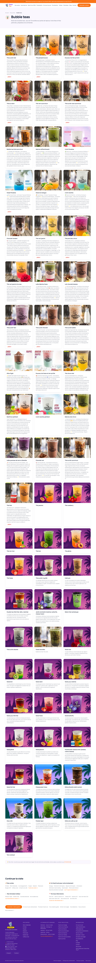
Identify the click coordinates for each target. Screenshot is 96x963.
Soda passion (40, 749)
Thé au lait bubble (70, 327)
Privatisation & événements (82, 931)
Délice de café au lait (71, 821)
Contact (74, 5)
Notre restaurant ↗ (9, 910)
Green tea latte (40, 649)
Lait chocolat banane (71, 284)
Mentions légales (57, 960)
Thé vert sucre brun (42, 103)
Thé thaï (9, 505)
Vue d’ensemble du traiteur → (12, 898)
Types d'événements (80, 927)
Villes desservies (79, 929)
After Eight (10, 373)
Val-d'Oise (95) (73, 898)
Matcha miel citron (70, 417)
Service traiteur (79, 932)
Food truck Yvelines (62, 934)
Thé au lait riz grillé (41, 578)
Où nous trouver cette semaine (30, 907)
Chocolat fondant (12, 238)
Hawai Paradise (11, 193)
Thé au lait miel (11, 58)
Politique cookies (80, 960)
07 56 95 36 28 (67, 862)
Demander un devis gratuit (13, 907)
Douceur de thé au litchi (72, 58)
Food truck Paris (61, 938)
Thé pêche (68, 551)
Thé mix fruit (10, 551)
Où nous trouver (47, 5)
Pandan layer (40, 821)
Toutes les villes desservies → (56, 900)
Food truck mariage (62, 925)
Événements (39, 5)
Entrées (7, 886)
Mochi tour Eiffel (32, 5)
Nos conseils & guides (54, 907)
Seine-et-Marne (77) (59, 896)
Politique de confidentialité (69, 960)
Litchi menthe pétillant (43, 417)
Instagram (8, 953)
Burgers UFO (8, 888)
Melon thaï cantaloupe (71, 612)
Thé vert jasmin (40, 238)
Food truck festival (62, 929)
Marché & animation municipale (56, 889)
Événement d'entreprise (59, 886)
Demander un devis (84, 5)
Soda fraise (39, 715)
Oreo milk (10, 821)
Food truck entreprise (63, 927)
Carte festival (24, 5)
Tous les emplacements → (47, 936)
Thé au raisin (10, 103)
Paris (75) (51, 896)
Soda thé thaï (11, 787)
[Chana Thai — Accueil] (11, 926)
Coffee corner (26, 936)
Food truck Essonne (62, 932)
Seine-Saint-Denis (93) (54, 898)
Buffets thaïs (16, 896)
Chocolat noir (40, 460)
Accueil (7, 12)
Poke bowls (40, 886)
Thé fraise (10, 578)
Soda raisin (39, 682)
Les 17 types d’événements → (71, 889)
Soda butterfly (69, 715)
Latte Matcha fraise (42, 284)
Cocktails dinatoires (24, 896)
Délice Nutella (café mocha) (73, 787)
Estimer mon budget (64, 907)
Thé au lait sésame (12, 649)
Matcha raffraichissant (42, 149)
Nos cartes (17, 5)
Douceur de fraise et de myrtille (45, 373)
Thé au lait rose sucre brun (73, 103)
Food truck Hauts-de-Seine (64, 936)
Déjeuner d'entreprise (70, 886)
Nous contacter (82, 907)
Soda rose (68, 649)
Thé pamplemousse (42, 58)
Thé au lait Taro (11, 327)
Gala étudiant (65, 888)
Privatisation (55, 5)
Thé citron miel (69, 373)
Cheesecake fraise (41, 787)
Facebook (16, 953)
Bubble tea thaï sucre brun (15, 149)
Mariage (51, 886)
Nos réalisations (73, 907)
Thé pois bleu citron (71, 238)
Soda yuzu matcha (70, 682)
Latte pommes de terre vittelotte (17, 460)
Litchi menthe (69, 193)
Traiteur (61, 5)
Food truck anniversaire (63, 931)
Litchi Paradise (69, 149)
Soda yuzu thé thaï (12, 715)
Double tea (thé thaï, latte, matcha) (17, 612)
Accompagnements (22, 886)
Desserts (35, 886)
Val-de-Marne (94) (65, 898)
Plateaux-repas (8, 896)
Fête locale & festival (73, 888)
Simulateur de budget (81, 936)
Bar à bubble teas (34, 896)
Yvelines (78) (68, 896)
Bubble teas (25, 934)
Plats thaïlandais (13, 886)
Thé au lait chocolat (42, 327)
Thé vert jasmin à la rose (14, 284)
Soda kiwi (10, 682)
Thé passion (39, 505)
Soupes (30, 886)
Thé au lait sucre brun (71, 460)
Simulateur (66, 5)
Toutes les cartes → (33, 888)
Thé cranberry (69, 505)
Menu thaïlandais (27, 925)
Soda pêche (10, 749)
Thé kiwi (38, 551)
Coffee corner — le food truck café (19, 888)
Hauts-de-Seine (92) (83, 896)
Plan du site (78, 946)
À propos (78, 942)
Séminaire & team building (55, 888)
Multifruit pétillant (12, 417)
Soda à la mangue (41, 193)
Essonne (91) (75, 896)
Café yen (67, 578)
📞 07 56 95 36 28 (9, 942)
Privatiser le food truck (43, 907)
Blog (70, 5)
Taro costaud (11, 855)
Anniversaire (79, 886)
